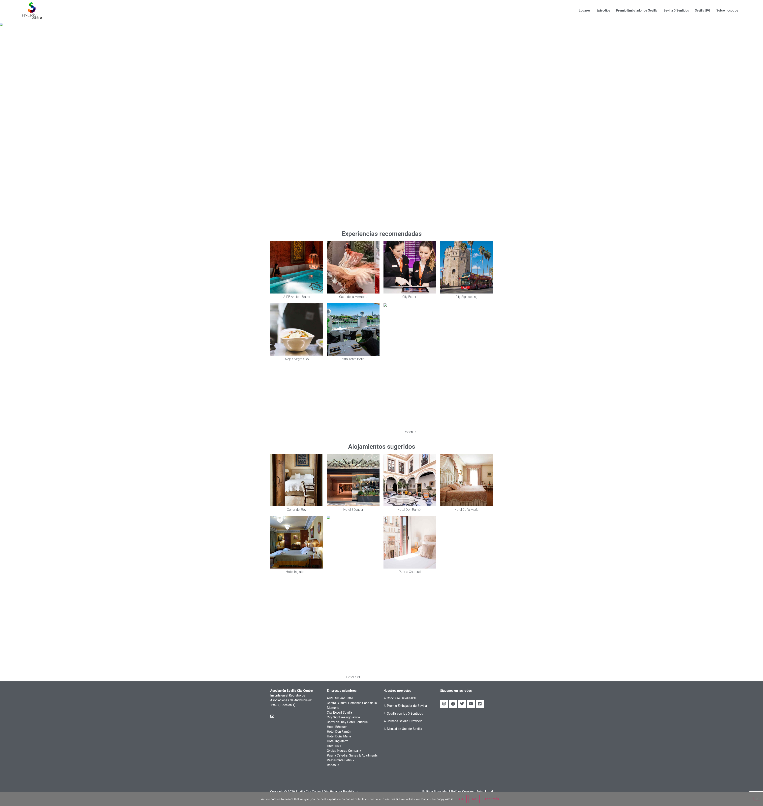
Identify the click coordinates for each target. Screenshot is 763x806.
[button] (6, 122)
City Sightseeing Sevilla (343, 717)
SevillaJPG (702, 10)
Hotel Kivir (334, 746)
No (474, 799)
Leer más (492, 799)
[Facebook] (453, 704)
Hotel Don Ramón (339, 731)
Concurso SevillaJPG (401, 698)
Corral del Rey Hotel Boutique (347, 722)
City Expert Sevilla (339, 712)
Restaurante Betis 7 (340, 760)
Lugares (585, 10)
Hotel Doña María (339, 736)
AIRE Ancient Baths (340, 698)
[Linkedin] (480, 704)
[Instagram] (444, 704)
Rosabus (333, 765)
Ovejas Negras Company (344, 751)
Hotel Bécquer (337, 727)
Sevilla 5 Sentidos (676, 10)
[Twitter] (462, 704)
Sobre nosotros (727, 10)
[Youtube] (471, 704)
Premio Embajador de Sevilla (636, 10)
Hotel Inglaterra (337, 741)
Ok (461, 799)
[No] (756, 798)
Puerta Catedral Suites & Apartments (352, 755)
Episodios (603, 10)
